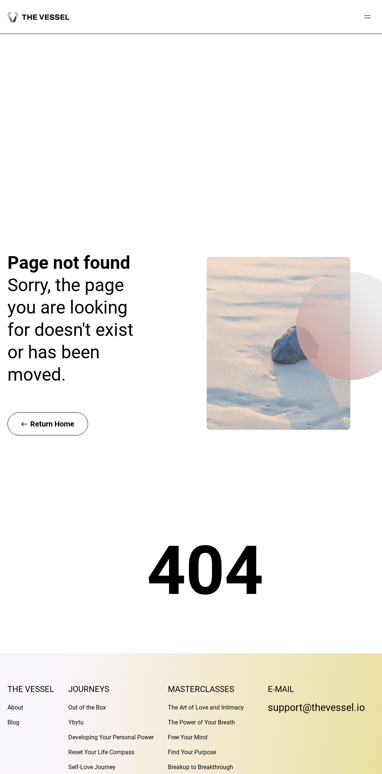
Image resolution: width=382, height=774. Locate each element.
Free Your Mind (187, 737)
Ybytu (76, 722)
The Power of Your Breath (201, 722)
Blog (13, 722)
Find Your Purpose (192, 752)
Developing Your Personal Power (111, 737)
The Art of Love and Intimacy (206, 707)
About (15, 707)
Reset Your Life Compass (101, 752)
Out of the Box (87, 707)
